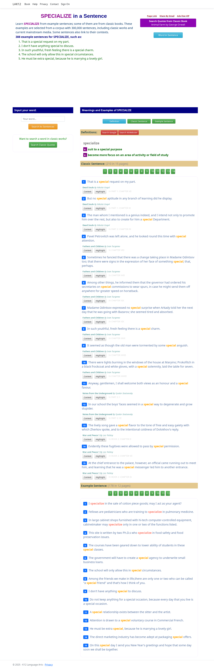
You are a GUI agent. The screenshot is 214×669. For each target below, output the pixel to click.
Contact (54, 4)
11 (158, 171)
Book (27, 4)
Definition (114, 121)
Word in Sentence (168, 35)
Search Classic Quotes (43, 144)
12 (163, 171)
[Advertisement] (107, 86)
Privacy (44, 4)
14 (173, 171)
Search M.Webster (128, 132)
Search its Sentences (43, 126)
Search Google (109, 132)
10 (152, 171)
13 (168, 171)
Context (87, 191)
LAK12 (17, 4)
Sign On (65, 4)
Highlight (100, 191)
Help (35, 4)
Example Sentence (164, 121)
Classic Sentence (139, 121)
